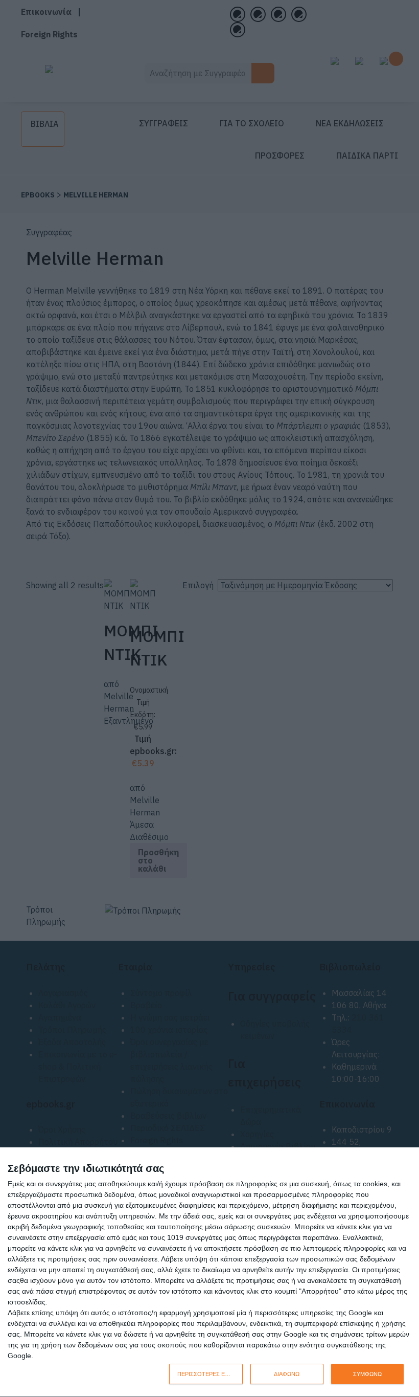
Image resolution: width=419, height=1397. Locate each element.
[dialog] (209, 1272)
